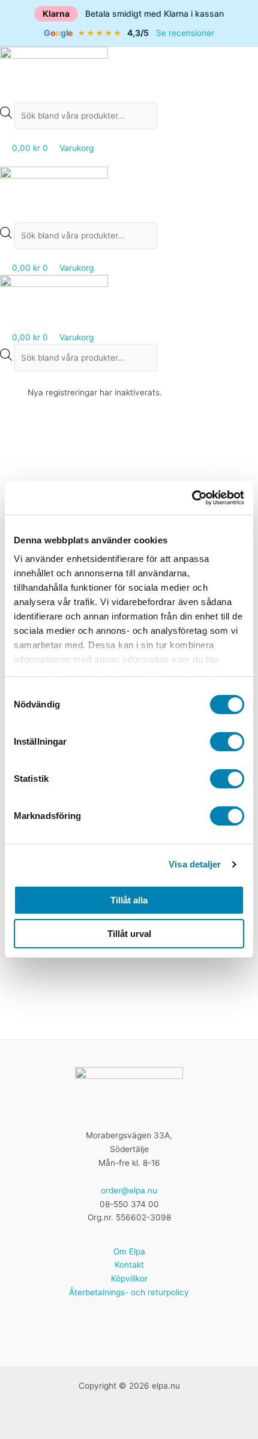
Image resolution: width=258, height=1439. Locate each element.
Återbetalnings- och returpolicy (129, 1292)
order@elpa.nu (129, 1190)
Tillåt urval (129, 934)
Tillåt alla (129, 900)
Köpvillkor (129, 1278)
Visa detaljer (195, 864)
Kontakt (129, 1264)
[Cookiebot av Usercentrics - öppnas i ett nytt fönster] (191, 498)
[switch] (227, 741)
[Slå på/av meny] (129, 161)
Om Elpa (129, 1251)
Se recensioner (185, 33)
